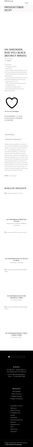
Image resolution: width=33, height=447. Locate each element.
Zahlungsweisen (15, 424)
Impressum (13, 431)
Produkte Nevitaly (16, 396)
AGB (11, 427)
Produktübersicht (15, 413)
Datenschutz (14, 429)
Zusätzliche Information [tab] (13, 139)
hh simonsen (17, 118)
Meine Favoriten (16, 394)
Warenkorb (13, 408)
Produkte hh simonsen (16, 398)
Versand (8, 60)
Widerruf (13, 422)
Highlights (23, 223)
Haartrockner (10, 223)
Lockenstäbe (8, 120)
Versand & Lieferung (16, 420)
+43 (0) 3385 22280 (19, 376)
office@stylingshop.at (19, 374)
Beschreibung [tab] (9, 134)
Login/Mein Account (16, 406)
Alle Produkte (17, 391)
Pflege (20, 300)
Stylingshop (13, 417)
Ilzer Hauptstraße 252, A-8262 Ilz (16, 371)
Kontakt (12, 415)
